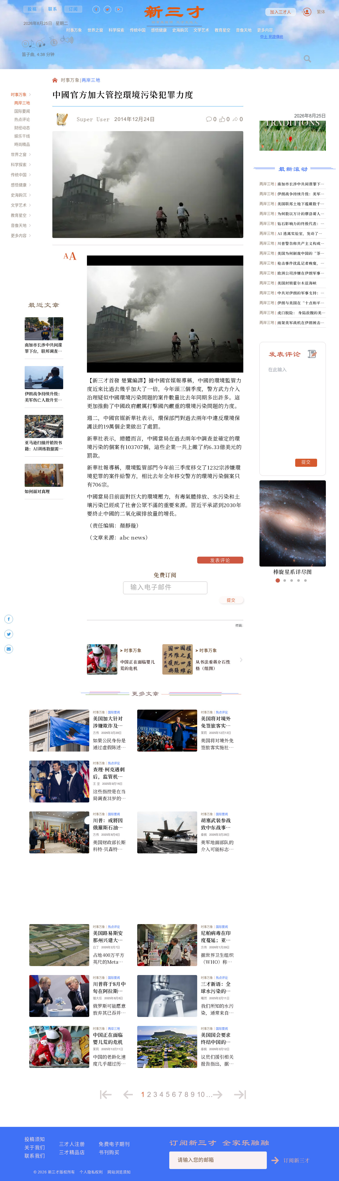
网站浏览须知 (119, 1172)
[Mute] (69, 40)
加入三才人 (280, 12)
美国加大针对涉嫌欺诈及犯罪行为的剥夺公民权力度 (108, 722)
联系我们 (34, 1155)
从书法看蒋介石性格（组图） (213, 665)
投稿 (32, 9)
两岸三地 (22, 103)
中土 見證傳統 (271, 37)
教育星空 (222, 30)
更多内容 (265, 30)
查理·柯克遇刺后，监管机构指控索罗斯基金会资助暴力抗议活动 (109, 773)
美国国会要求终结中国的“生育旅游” (216, 1038)
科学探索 (116, 30)
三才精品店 (72, 1152)
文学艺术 (201, 30)
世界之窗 (95, 30)
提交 (231, 600)
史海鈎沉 (180, 30)
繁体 (321, 12)
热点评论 (22, 119)
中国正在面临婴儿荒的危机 (137, 665)
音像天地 (244, 30)
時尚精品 (22, 144)
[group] (54, 48)
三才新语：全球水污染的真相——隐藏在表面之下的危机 (216, 987)
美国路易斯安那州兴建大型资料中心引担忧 (108, 936)
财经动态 (22, 128)
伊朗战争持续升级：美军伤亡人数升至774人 (43, 397)
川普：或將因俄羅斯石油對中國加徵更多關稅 (108, 824)
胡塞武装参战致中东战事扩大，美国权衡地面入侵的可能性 (216, 824)
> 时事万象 (130, 651)
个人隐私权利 (91, 1172)
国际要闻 (22, 111)
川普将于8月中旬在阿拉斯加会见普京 (109, 987)
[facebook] (8, 619)
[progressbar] (80, 40)
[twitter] (8, 634)
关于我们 (34, 1147)
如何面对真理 (37, 491)
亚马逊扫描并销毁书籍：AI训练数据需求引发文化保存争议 (44, 445)
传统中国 (138, 30)
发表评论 (220, 561)
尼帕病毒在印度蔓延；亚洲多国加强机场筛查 (216, 936)
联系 (52, 9)
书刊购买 (109, 1152)
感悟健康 (159, 30)
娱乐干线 (22, 136)
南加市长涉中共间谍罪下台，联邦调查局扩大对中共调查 (43, 348)
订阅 (73, 9)
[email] (8, 649)
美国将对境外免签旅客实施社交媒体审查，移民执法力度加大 (216, 722)
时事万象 (74, 30)
